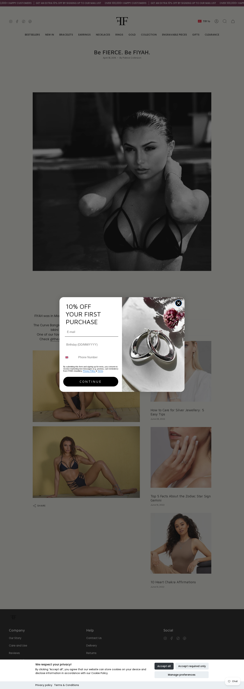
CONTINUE (91, 381)
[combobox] (69, 357)
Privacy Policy (89, 371)
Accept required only (192, 666)
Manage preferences (181, 674)
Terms (100, 371)
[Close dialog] (178, 303)
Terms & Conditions (66, 685)
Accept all (164, 666)
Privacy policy (43, 685)
